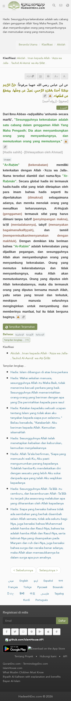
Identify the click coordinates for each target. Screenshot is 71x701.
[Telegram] (31, 631)
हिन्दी (22, 593)
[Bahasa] (67, 5)
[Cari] (54, 5)
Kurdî (26, 599)
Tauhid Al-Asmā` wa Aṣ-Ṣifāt (28, 63)
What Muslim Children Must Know (23, 672)
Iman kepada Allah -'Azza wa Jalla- (45, 353)
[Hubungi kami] (60, 5)
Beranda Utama (28, 44)
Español (48, 580)
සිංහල (10, 593)
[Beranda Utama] (4, 5)
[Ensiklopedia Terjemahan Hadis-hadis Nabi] (26, 5)
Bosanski (58, 587)
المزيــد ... (62, 107)
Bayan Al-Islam (11, 681)
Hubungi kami (48, 656)
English (24, 580)
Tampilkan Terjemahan (21, 326)
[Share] (40, 76)
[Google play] (40, 631)
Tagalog (59, 593)
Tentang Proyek (24, 656)
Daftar (62, 620)
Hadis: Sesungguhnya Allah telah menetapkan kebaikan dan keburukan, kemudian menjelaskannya (36, 443)
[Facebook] (6, 631)
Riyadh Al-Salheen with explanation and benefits (32, 676)
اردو (36, 580)
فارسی (45, 593)
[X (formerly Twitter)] (15, 631)
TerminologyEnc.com (35, 663)
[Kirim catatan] (50, 96)
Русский (42, 587)
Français (13, 587)
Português (41, 599)
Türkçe (27, 587)
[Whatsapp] (23, 631)
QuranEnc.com (12, 663)
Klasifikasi (47, 44)
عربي (11, 580)
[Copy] (45, 96)
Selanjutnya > (48, 570)
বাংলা (61, 580)
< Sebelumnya (23, 570)
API (65, 656)
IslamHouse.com (12, 668)
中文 (32, 593)
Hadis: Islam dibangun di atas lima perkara (39, 372)
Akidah (61, 44)
